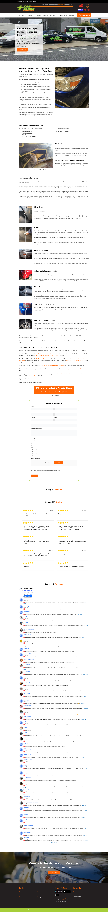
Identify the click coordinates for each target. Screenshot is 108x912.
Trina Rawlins (27, 622)
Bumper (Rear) (35, 449)
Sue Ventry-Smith (28, 606)
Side (33, 442)
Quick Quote (63, 15)
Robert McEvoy (27, 705)
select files (58, 463)
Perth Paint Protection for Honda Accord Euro (53, 365)
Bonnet (34, 444)
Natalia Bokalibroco (29, 825)
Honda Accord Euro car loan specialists (75, 360)
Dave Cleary (26, 837)
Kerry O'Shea (27, 693)
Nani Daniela (27, 640)
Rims (33, 455)
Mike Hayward (27, 716)
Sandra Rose (27, 599)
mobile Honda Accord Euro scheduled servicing (48, 353)
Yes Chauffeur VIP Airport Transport (65, 374)
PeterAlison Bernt (28, 759)
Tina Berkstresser (28, 754)
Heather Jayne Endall (29, 629)
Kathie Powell (27, 796)
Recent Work (31, 15)
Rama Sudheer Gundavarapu (31, 802)
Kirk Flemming (27, 777)
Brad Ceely (26, 820)
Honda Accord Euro (33, 375)
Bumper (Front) (35, 440)
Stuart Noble (27, 671)
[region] (54, 39)
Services (24, 15)
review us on (27, 596)
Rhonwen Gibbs (27, 653)
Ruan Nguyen (27, 664)
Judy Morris (26, 648)
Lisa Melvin (26, 738)
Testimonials (53, 15)
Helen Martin (27, 711)
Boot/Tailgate (35, 453)
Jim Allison (26, 765)
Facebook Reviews (62, 899)
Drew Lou (26, 814)
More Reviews (54, 842)
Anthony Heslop (28, 721)
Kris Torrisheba (27, 677)
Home (18, 15)
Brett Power (26, 616)
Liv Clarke (26, 727)
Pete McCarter (27, 611)
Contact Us (71, 15)
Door (33, 451)
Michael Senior (27, 634)
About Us (45, 15)
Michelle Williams (28, 772)
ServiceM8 (40, 572)
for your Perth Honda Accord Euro (71, 369)
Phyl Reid (26, 743)
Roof (33, 446)
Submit (34, 476)
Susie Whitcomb (28, 832)
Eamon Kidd (27, 807)
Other (33, 448)
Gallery (39, 15)
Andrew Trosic (27, 682)
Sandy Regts (27, 687)
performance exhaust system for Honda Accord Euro (48, 355)
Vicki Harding (27, 789)
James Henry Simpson (29, 659)
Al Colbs (25, 732)
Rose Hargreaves (28, 783)
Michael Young (27, 749)
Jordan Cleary (27, 700)
